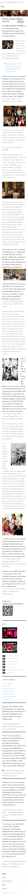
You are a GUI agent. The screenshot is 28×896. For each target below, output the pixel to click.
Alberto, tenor (8, 691)
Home (4, 874)
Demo (4, 877)
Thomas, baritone (9, 689)
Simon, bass (7, 699)
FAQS (3, 884)
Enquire (20, 21)
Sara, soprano (8, 684)
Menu (2, 6)
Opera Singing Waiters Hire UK (11, 2)
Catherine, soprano (9, 694)
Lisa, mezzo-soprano (10, 696)
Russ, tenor (7, 686)
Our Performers (7, 881)
